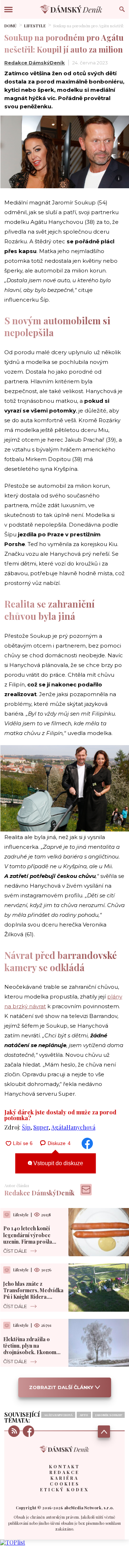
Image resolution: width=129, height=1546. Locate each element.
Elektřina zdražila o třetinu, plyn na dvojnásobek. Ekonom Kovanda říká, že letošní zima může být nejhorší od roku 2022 (31, 1355)
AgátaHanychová (73, 1127)
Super (41, 1127)
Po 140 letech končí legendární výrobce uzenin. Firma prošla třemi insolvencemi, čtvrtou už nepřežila (27, 1241)
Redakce (64, 1472)
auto (84, 1415)
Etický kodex (64, 1489)
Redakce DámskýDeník (34, 63)
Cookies (65, 1484)
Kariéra (65, 1478)
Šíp (26, 1127)
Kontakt (64, 1466)
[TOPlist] (12, 1542)
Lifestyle (35, 25)
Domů (10, 25)
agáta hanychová (58, 1415)
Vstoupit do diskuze (57, 1163)
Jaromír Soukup (109, 1415)
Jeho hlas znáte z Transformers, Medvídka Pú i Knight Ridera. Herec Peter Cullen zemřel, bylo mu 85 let (33, 1296)
